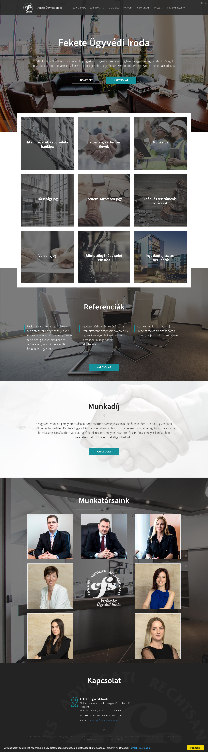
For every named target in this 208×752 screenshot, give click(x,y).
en (206, 3)
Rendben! (195, 747)
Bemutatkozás (79, 8)
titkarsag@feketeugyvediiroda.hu (105, 720)
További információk (140, 747)
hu (202, 3)
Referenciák (113, 8)
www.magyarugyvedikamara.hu (96, 739)
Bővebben (87, 80)
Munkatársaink (142, 8)
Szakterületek (97, 8)
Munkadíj (127, 8)
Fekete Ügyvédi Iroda (49, 7)
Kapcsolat (158, 8)
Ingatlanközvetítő (176, 8)
